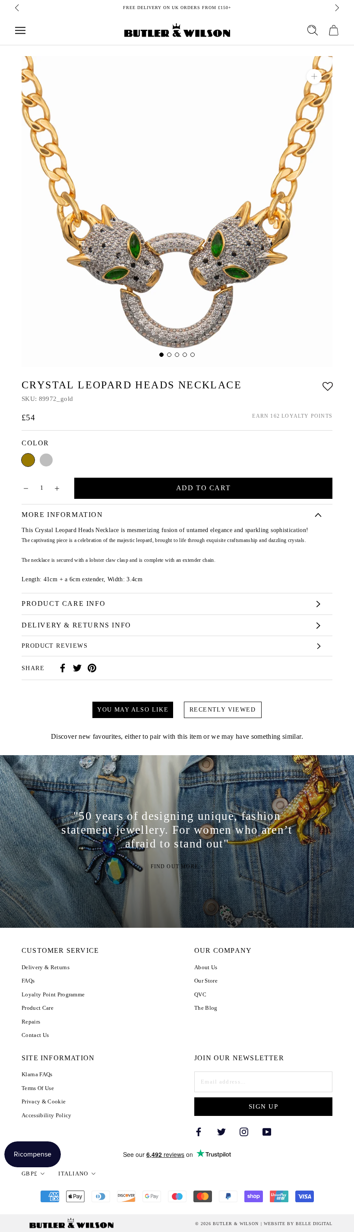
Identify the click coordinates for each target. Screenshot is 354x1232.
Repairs (31, 1021)
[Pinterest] (92, 668)
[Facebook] (62, 668)
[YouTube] (266, 1131)
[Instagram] (244, 1131)
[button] (328, 385)
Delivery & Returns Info (76, 625)
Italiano (73, 1173)
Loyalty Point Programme (53, 994)
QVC (200, 994)
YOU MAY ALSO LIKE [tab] (132, 709)
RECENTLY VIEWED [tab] (223, 709)
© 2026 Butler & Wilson (227, 1224)
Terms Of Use (38, 1088)
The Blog (206, 1008)
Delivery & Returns (46, 967)
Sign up (263, 1106)
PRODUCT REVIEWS (55, 646)
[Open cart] (334, 30)
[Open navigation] (20, 30)
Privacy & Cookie (44, 1101)
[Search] (312, 30)
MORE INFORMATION (62, 514)
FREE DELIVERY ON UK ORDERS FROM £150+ (177, 7)
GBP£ (30, 1173)
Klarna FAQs (37, 1074)
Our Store (206, 980)
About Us (206, 967)
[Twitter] (77, 668)
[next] (336, 7)
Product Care (38, 1008)
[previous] (17, 7)
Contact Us (35, 1035)
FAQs (28, 980)
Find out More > (177, 866)
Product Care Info (63, 603)
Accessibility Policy (47, 1115)
